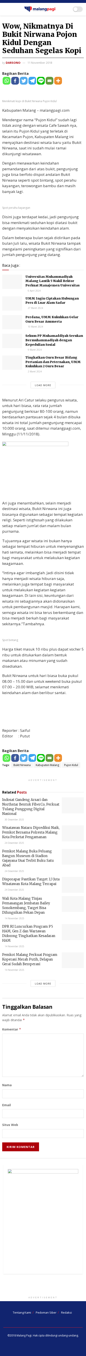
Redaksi (66, 1312)
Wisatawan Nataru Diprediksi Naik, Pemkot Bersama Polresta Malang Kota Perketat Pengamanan (31, 832)
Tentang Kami (22, 1312)
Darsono (13, 63)
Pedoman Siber (46, 1312)
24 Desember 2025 (14, 842)
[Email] (49, 81)
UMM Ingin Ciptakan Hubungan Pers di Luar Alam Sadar (52, 300)
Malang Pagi (24, 1335)
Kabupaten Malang (47, 765)
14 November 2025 (14, 918)
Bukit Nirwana (22, 765)
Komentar (11, 1029)
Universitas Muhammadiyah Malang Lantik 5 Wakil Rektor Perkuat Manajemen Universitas (52, 281)
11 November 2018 (39, 63)
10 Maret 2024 (35, 326)
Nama (7, 1085)
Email (6, 1105)
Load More (43, 385)
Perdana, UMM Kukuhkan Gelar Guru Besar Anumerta (52, 319)
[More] (58, 81)
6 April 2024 (34, 290)
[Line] (41, 81)
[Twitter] (24, 81)
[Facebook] (15, 81)
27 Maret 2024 (35, 308)
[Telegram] (32, 81)
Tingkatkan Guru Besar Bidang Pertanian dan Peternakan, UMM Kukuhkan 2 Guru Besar (53, 361)
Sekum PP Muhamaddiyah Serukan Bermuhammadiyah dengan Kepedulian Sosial (54, 340)
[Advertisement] (43, 1286)
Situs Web (10, 1125)
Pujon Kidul (71, 765)
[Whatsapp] (6, 81)
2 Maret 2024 (34, 371)
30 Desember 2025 (14, 819)
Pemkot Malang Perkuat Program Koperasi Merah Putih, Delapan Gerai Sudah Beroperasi (29, 959)
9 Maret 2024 (34, 349)
